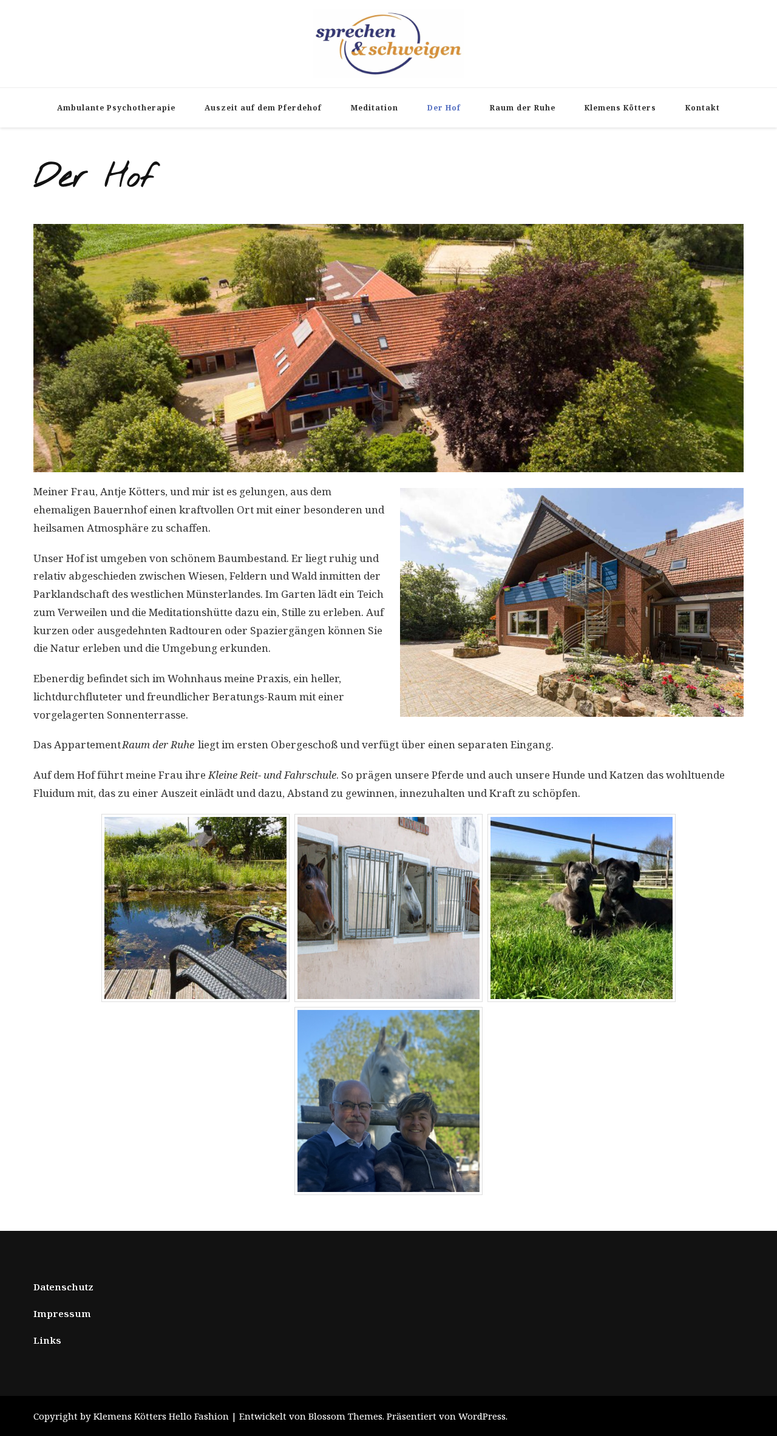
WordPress (482, 1416)
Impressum (62, 1313)
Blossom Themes (345, 1416)
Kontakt (702, 108)
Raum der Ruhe (522, 108)
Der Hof (444, 108)
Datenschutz (63, 1287)
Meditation (374, 108)
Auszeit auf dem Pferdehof (263, 108)
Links (47, 1340)
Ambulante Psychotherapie (116, 108)
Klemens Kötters (620, 108)
